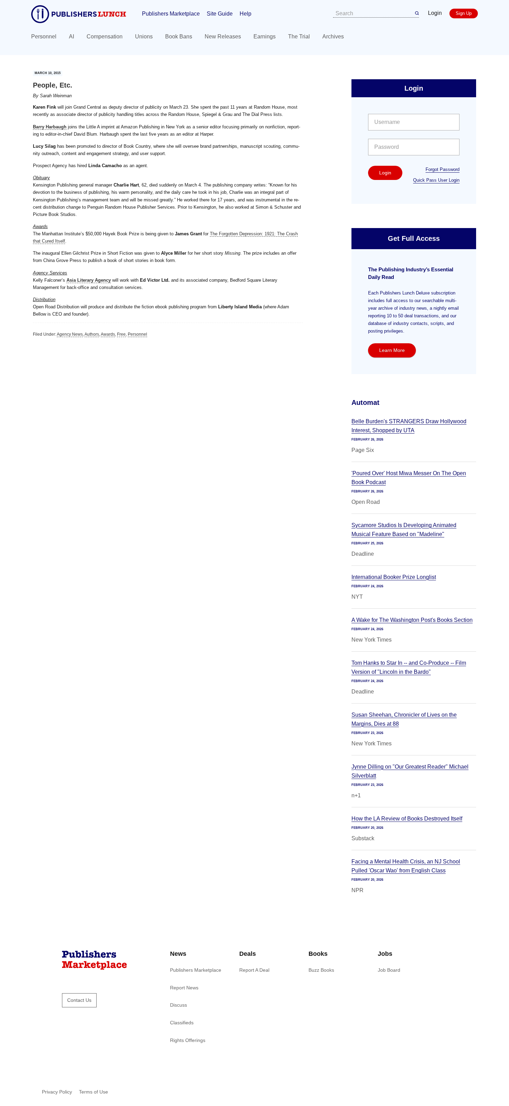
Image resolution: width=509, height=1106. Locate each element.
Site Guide (220, 14)
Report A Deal (254, 970)
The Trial (299, 36)
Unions (144, 36)
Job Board (389, 970)
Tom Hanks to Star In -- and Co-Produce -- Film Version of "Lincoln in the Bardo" (408, 667)
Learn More (392, 350)
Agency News (70, 334)
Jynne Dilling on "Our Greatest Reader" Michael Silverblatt (409, 771)
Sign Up (464, 13)
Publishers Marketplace (171, 14)
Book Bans (178, 36)
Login (435, 13)
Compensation (105, 36)
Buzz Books (321, 970)
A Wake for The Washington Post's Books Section (412, 620)
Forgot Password (442, 169)
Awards (108, 334)
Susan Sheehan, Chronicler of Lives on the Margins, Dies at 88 (404, 719)
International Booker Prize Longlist (393, 577)
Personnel (43, 36)
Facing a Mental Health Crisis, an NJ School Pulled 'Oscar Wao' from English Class (405, 866)
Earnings (264, 36)
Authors (91, 334)
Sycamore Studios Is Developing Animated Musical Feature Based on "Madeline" (403, 529)
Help (245, 14)
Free (121, 334)
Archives (333, 36)
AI (71, 36)
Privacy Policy (57, 1092)
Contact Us (79, 1000)
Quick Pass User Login (436, 180)
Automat (365, 402)
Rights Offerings (187, 1040)
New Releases (223, 36)
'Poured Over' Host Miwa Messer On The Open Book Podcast (408, 477)
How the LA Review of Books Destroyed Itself (406, 819)
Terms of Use (93, 1092)
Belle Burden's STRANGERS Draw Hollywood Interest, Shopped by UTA (408, 425)
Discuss (178, 1005)
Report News (184, 987)
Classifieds (182, 1022)
